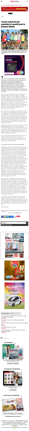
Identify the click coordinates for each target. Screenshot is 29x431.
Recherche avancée (6, 225)
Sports (20, 5)
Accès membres (4, 427)
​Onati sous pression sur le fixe (8, 327)
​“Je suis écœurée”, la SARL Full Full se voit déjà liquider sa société (13, 330)
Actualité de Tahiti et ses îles (12, 5)
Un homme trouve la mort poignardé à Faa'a (12, 320)
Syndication (18, 427)
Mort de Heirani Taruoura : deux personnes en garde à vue (14, 323)
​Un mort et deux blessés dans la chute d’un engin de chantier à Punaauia (14, 316)
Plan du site (11, 427)
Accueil (2, 5)
